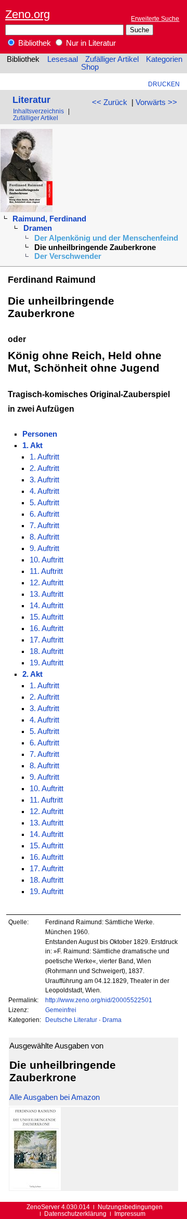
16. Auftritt (46, 628)
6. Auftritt (44, 514)
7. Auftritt (44, 525)
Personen (39, 434)
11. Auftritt (46, 571)
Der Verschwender (67, 256)
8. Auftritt (44, 537)
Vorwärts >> (156, 102)
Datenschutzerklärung (75, 1213)
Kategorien (164, 59)
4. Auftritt (44, 491)
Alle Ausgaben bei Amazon (54, 1097)
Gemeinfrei (60, 1009)
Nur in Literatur (90, 43)
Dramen (37, 228)
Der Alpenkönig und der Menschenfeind (106, 238)
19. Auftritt (46, 663)
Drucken (164, 84)
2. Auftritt (44, 468)
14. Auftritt (46, 605)
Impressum (129, 1213)
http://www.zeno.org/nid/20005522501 (98, 1000)
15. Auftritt (46, 617)
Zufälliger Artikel (112, 59)
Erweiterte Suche (155, 18)
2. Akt (32, 674)
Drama (112, 1019)
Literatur (31, 99)
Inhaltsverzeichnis (38, 111)
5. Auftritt (44, 503)
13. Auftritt (46, 594)
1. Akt (32, 445)
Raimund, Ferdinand (49, 219)
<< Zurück (109, 102)
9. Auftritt (44, 548)
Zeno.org (27, 14)
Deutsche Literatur (71, 1019)
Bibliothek (33, 43)
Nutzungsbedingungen (130, 1206)
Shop (90, 67)
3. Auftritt (44, 480)
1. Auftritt (44, 457)
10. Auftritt (46, 560)
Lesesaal (62, 59)
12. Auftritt (46, 583)
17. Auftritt (46, 640)
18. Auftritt (46, 651)
